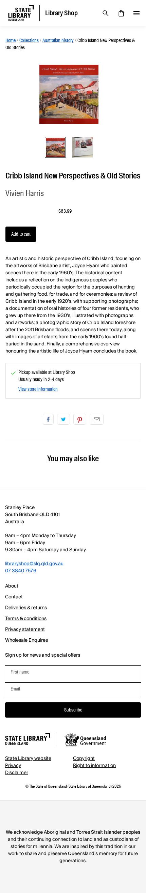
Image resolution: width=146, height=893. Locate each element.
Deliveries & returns (26, 608)
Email (97, 419)
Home (10, 40)
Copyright (84, 758)
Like (48, 419)
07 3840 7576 (20, 571)
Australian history (58, 40)
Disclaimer (16, 773)
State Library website (28, 758)
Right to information (94, 766)
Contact (14, 597)
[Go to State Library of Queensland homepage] (27, 740)
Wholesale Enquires (26, 640)
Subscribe (73, 710)
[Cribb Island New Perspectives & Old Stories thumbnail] (55, 147)
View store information (38, 389)
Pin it (79, 419)
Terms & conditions (26, 619)
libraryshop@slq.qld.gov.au (34, 564)
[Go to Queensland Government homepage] (85, 740)
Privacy (13, 766)
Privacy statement (25, 629)
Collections (29, 40)
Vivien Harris (24, 193)
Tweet (63, 419)
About (11, 586)
